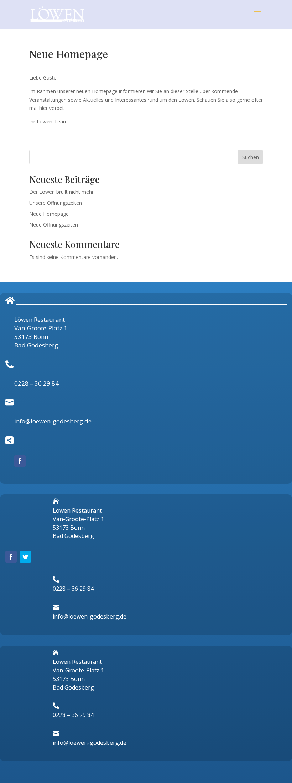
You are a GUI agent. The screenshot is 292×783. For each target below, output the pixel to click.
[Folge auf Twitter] (25, 557)
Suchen (250, 157)
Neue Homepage (49, 213)
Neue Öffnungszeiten (53, 224)
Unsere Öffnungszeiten (55, 202)
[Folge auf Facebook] (20, 461)
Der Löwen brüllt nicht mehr (61, 191)
